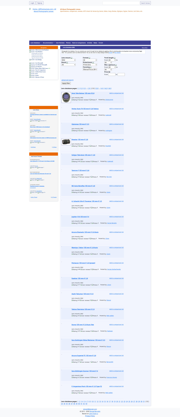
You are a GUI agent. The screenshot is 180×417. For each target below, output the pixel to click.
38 (74, 404)
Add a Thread (34, 197)
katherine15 (39, 178)
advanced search (68, 80)
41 (81, 404)
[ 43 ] (109, 88)
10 (93, 401)
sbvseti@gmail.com (90, 409)
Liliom (108, 192)
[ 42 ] (106, 88)
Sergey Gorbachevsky (114, 269)
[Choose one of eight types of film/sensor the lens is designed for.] (89, 58)
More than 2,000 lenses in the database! (40, 127)
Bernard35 (109, 362)
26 (132, 401)
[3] (33, 187)
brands (110, 52)
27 (134, 401)
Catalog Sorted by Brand (37, 54)
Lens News (36, 110)
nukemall (108, 115)
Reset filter (144, 47)
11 (95, 401)
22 (122, 401)
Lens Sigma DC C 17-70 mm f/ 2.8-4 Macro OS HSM (42, 161)
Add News (33, 147)
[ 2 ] (81, 88)
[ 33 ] (97, 88)
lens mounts (117, 52)
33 (62, 404)
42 (84, 404)
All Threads (54, 197)
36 (69, 404)
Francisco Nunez (111, 377)
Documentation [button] (48, 43)
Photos (68, 43)
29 (139, 401)
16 (107, 401)
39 (76, 404)
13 (100, 401)
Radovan (110, 331)
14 (102, 401)
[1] (30, 187)
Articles (89, 43)
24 (127, 401)
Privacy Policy (90, 416)
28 (136, 401)
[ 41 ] (102, 88)
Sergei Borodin (37, 119)
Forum (101, 43)
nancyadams (39, 191)
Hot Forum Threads (36, 156)
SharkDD (108, 146)
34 (64, 404)
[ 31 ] (89, 88)
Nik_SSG (109, 177)
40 (79, 404)
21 (119, 401)
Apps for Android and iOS (37, 58)
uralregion (108, 130)
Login (32, 3)
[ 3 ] (84, 88)
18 (112, 401)
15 (105, 401)
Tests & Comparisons (79, 43)
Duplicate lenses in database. (37, 186)
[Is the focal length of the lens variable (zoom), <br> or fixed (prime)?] (93, 62)
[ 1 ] (79, 88)
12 (97, 401)
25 (129, 401)
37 (72, 404)
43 (86, 404)
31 (144, 401)
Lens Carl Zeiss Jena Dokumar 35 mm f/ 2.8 (40, 173)
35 (67, 404)
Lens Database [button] (35, 43)
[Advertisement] (85, 27)
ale (37, 166)
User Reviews (60, 43)
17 (110, 401)
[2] (32, 187)
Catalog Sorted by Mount (37, 56)
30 (141, 401)
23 (124, 401)
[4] (35, 187)
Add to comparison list (116, 93)
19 (115, 401)
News (95, 43)
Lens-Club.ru (93, 414)
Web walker (110, 316)
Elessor (108, 300)
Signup (39, 3)
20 (117, 401)
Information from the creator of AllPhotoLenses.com (43, 137)
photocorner (109, 99)
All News (54, 147)
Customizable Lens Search (37, 53)
